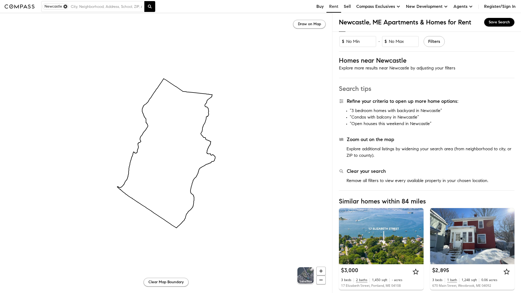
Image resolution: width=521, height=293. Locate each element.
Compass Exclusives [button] (375, 6)
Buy (320, 6)
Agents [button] (460, 6)
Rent (333, 6)
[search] (149, 6)
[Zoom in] (321, 271)
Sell (347, 6)
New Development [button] (424, 6)
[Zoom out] (321, 280)
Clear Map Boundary (166, 282)
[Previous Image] (345, 236)
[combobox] (106, 6)
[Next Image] (417, 236)
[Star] (415, 271)
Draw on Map (309, 24)
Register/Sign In (500, 6)
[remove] (65, 6)
